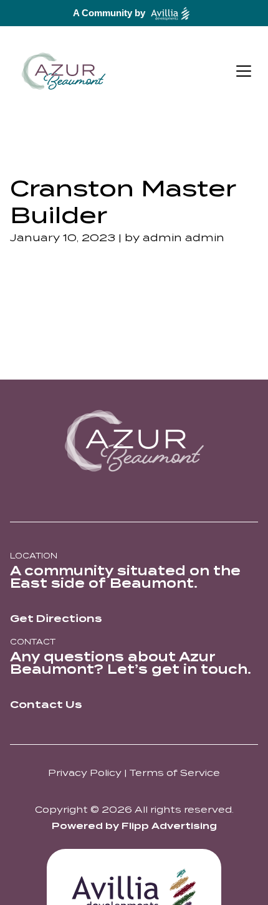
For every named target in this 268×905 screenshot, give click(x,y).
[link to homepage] (63, 71)
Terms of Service (174, 773)
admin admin (183, 238)
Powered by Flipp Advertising (134, 826)
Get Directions (56, 619)
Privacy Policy (85, 773)
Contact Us (46, 705)
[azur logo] (134, 440)
